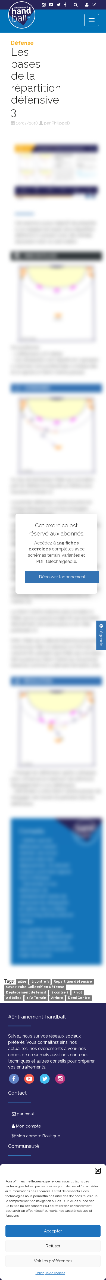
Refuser (53, 1246)
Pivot (77, 992)
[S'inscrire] (94, 5)
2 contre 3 (40, 981)
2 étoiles (13, 998)
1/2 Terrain (36, 998)
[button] (98, 1170)
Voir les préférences (53, 1261)
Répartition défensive (73, 981)
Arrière (57, 998)
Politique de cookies (50, 1273)
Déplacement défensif (26, 992)
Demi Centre (79, 998)
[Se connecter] (86, 5)
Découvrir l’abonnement (62, 576)
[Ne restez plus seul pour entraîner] (21, 15)
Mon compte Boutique (37, 1135)
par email (25, 1113)
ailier (22, 981)
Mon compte (28, 1126)
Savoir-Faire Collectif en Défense (35, 987)
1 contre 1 (59, 992)
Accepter (53, 1231)
